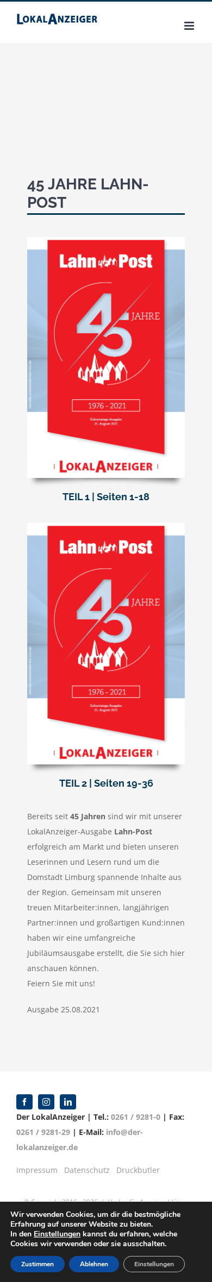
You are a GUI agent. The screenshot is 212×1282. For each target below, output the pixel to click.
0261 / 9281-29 (43, 1132)
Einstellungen (57, 1234)
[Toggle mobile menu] (190, 25)
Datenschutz (87, 1170)
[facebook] (24, 1101)
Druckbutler (138, 1170)
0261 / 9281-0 (135, 1117)
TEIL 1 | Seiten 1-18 (106, 496)
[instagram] (46, 1101)
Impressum (37, 1170)
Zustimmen (37, 1264)
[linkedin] (68, 1101)
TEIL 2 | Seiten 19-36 (106, 783)
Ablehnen (94, 1264)
